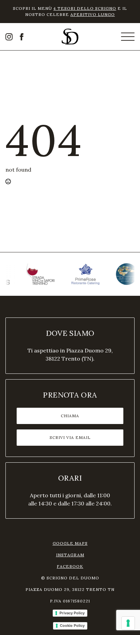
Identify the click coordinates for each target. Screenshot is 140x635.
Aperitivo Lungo (92, 14)
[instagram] (9, 36)
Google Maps (70, 543)
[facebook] (21, 36)
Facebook (70, 566)
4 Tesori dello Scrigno (84, 8)
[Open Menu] (128, 36)
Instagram (70, 554)
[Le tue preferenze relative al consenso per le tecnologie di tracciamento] (128, 623)
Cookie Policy (72, 625)
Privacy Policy (72, 613)
